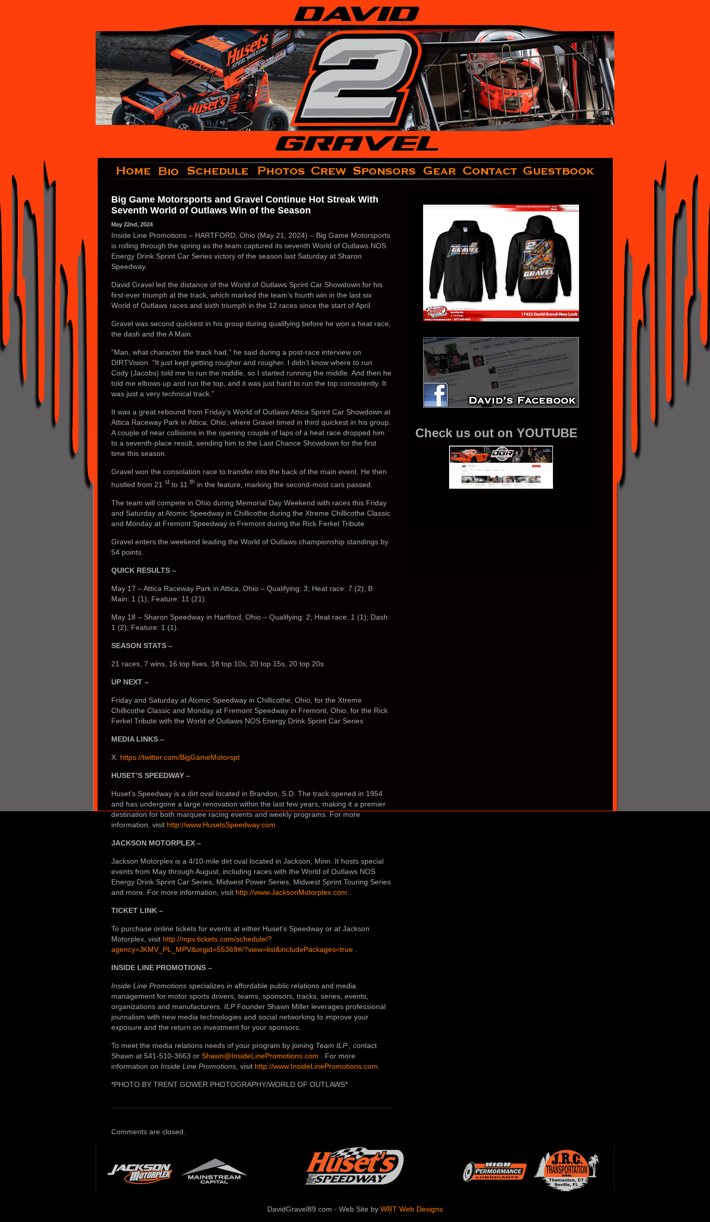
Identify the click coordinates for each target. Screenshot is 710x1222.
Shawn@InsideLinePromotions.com (261, 1056)
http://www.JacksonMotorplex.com (292, 892)
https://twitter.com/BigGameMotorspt (180, 757)
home (125, 171)
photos (280, 171)
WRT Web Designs (411, 1209)
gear (440, 171)
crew (329, 171)
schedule (219, 171)
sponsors (385, 171)
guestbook (567, 171)
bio (169, 171)
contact (490, 171)
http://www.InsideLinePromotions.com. (317, 1066)
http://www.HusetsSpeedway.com (222, 825)
